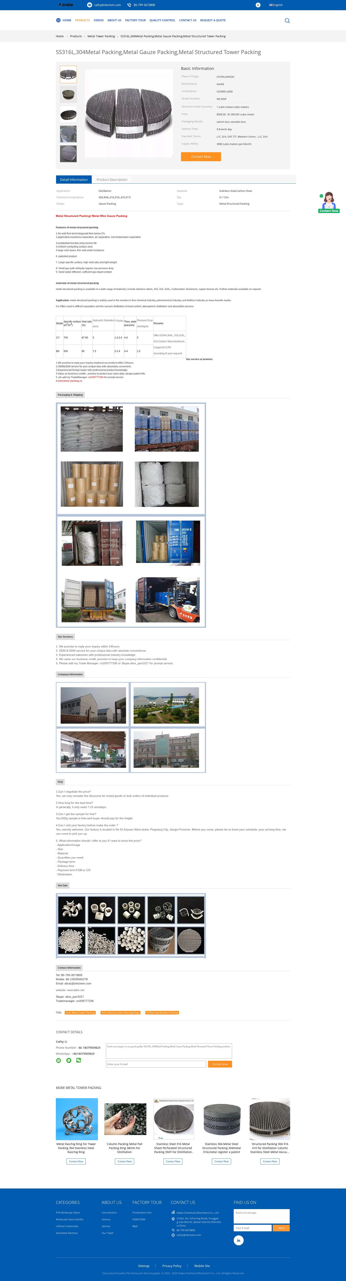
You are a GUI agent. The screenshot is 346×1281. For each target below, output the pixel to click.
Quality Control (162, 20)
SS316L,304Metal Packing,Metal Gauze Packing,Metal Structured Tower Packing (173, 36)
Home (67, 20)
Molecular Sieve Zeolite (69, 1219)
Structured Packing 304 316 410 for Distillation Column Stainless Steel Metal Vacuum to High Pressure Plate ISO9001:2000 (270, 1152)
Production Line (141, 1212)
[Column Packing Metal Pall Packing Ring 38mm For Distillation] (125, 1119)
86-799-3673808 (144, 5)
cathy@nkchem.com (107, 5)
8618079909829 (84, 1054)
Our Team (108, 1233)
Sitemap (143, 1265)
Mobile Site (202, 1265)
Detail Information (74, 179)
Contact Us (187, 20)
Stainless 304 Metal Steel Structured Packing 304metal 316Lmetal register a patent (221, 1148)
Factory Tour (135, 20)
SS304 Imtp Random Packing (162, 1012)
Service (106, 1226)
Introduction (109, 1212)
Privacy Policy (171, 1265)
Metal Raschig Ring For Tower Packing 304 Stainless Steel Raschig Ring (76, 1148)
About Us (114, 20)
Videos (99, 20)
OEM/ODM (138, 1219)
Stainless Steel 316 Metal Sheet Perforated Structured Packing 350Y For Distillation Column (173, 1150)
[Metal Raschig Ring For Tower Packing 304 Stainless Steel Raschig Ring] (77, 1119)
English (278, 5)
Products (82, 20)
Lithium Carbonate (67, 1226)
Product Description (112, 179)
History (106, 1219)
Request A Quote (213, 20)
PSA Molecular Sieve (68, 1212)
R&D (135, 1226)
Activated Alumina (66, 1233)
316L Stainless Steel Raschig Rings (121, 1012)
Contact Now (201, 156)
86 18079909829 (89, 1048)
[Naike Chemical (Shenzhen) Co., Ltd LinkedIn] (259, 5)
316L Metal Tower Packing (80, 1012)
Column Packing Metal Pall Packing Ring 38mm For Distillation (124, 1148)
